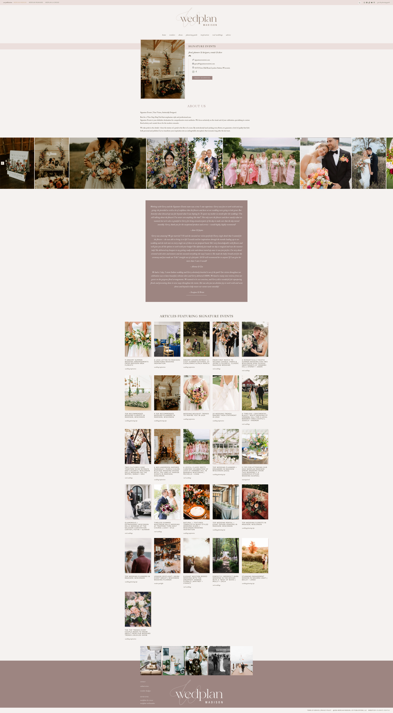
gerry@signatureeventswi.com (205, 64)
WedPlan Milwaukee (36, 2)
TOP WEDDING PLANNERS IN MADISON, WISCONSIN (137, 577)
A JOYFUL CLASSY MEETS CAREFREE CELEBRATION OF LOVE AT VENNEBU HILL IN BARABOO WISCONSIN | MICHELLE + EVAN (195, 470)
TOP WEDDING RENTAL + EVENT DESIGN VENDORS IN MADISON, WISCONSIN (225, 524)
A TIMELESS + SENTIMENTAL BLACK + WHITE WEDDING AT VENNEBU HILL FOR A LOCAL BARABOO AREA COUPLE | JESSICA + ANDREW (255, 417)
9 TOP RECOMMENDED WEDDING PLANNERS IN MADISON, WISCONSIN (164, 415)
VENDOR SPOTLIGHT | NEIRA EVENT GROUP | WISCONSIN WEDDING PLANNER (166, 578)
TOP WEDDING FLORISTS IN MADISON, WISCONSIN (254, 523)
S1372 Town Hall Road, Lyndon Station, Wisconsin (212, 68)
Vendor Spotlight (158, 583)
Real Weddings (216, 369)
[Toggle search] (359, 2)
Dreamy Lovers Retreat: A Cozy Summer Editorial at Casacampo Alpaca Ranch (196, 361)
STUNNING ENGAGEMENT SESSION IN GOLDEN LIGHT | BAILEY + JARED (254, 578)
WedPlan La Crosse (52, 2)
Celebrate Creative (383, 710)
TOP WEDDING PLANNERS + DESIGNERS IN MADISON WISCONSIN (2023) (225, 469)
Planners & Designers (201, 53)
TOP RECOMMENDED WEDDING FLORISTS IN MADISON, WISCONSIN (135, 415)
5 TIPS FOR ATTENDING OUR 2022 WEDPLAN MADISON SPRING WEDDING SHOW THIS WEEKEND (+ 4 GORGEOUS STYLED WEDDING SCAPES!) (254, 471)
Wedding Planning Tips (131, 421)
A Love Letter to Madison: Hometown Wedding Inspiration (167, 361)
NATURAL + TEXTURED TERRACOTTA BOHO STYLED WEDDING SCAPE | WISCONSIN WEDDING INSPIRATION (195, 526)
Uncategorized (246, 480)
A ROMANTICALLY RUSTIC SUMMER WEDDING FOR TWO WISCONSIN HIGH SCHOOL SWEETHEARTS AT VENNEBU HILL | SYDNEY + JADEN (255, 363)
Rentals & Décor (216, 53)
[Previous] (2, 163)
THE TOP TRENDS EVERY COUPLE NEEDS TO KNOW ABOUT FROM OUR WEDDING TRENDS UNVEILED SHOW (138, 632)
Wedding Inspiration (130, 369)
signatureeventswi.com (202, 60)
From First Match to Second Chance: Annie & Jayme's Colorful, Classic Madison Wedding (226, 362)
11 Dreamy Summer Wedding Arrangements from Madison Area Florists (137, 362)
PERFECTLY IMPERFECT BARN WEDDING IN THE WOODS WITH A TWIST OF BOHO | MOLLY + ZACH (225, 579)
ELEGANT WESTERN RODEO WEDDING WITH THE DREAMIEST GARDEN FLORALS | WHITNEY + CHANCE (195, 580)
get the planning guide (383, 2)
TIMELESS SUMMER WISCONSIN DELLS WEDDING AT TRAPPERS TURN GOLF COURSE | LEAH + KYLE (167, 525)
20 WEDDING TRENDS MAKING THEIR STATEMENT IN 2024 (225, 415)
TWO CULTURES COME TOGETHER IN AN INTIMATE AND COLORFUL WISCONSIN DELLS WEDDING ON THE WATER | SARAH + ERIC (137, 470)
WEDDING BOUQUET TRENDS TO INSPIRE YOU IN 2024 (196, 414)
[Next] (390, 163)
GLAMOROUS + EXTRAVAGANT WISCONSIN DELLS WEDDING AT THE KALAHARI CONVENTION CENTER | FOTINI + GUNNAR (137, 526)
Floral (191, 53)
